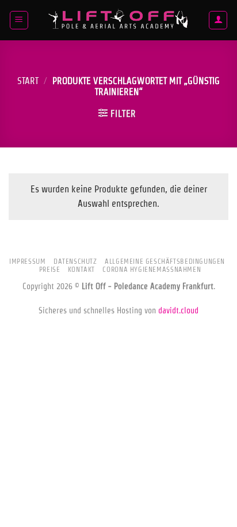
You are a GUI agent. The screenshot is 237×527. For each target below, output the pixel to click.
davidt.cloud (178, 310)
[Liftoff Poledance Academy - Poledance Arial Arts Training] (118, 20)
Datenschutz (75, 261)
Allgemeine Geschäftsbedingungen (165, 261)
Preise (49, 269)
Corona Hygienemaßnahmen (151, 269)
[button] (19, 20)
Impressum (27, 261)
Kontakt (81, 269)
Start (28, 81)
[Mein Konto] (218, 20)
